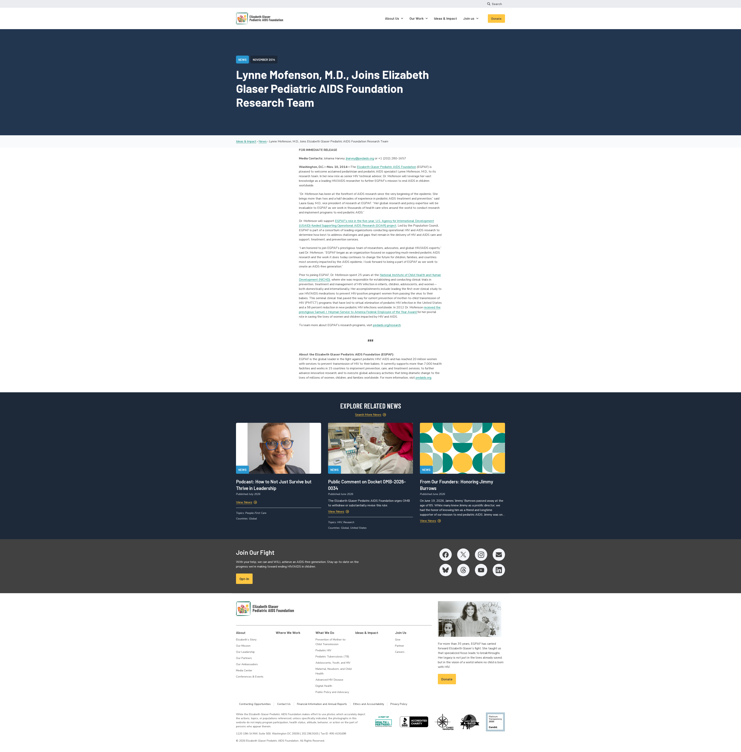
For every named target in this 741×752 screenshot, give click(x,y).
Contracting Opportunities (255, 704)
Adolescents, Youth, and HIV (333, 663)
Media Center (244, 670)
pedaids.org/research (387, 325)
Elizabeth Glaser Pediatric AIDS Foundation (386, 167)
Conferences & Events (249, 676)
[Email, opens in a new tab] (499, 554)
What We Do (325, 632)
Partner (399, 646)
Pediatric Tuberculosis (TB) (332, 656)
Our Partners (244, 658)
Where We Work (288, 632)
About (240, 632)
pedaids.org (423, 378)
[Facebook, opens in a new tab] (445, 554)
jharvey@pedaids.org (360, 158)
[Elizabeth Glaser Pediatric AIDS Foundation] (265, 608)
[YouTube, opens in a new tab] (481, 570)
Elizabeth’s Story (246, 639)
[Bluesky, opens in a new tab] (445, 570)
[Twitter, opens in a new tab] (463, 554)
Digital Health (324, 686)
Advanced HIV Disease (329, 680)
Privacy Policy (398, 704)
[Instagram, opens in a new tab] (481, 554)
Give (397, 639)
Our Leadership (245, 652)
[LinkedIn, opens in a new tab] (499, 570)
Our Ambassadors (247, 664)
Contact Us (284, 704)
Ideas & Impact (246, 141)
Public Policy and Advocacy (332, 692)
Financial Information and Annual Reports (322, 704)
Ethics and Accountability (368, 704)
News (263, 141)
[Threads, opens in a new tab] (463, 570)
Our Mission (243, 646)
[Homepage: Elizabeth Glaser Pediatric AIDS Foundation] (249, 18)
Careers (399, 652)
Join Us (400, 632)
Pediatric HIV (323, 650)
